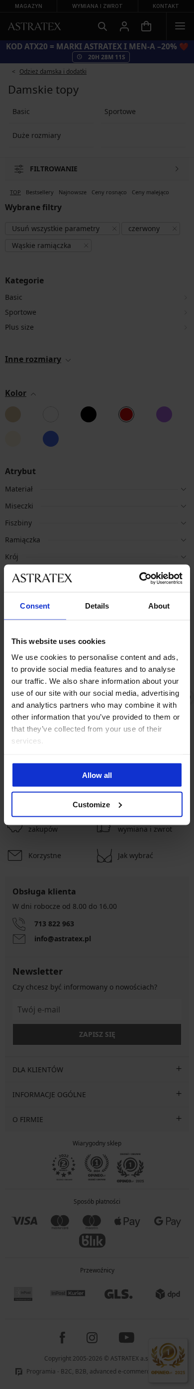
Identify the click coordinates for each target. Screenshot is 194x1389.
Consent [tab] (35, 606)
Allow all (97, 775)
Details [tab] (97, 606)
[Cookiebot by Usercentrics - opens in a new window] (140, 578)
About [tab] (159, 606)
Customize (91, 804)
